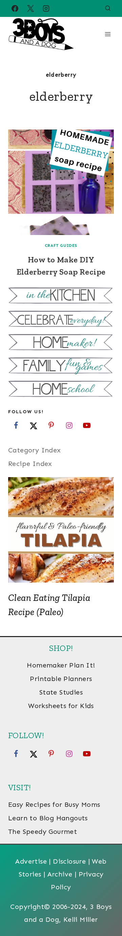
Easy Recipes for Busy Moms (54, 804)
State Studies (61, 692)
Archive (60, 874)
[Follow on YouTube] (87, 425)
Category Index (34, 450)
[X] (30, 8)
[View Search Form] (108, 8)
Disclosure (69, 861)
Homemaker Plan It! (61, 665)
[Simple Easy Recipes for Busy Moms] (61, 296)
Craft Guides (61, 245)
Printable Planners (61, 679)
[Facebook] (15, 8)
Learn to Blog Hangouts (48, 818)
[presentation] (61, 182)
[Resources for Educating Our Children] (61, 389)
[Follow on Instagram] (69, 425)
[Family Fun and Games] (61, 366)
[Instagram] (46, 8)
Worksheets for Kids (61, 706)
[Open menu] (107, 34)
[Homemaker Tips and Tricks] (61, 343)
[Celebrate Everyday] (61, 319)
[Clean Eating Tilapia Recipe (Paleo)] (61, 530)
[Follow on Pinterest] (51, 425)
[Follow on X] (33, 425)
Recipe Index (30, 464)
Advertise (31, 861)
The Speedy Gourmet (42, 831)
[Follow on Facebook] (16, 425)
